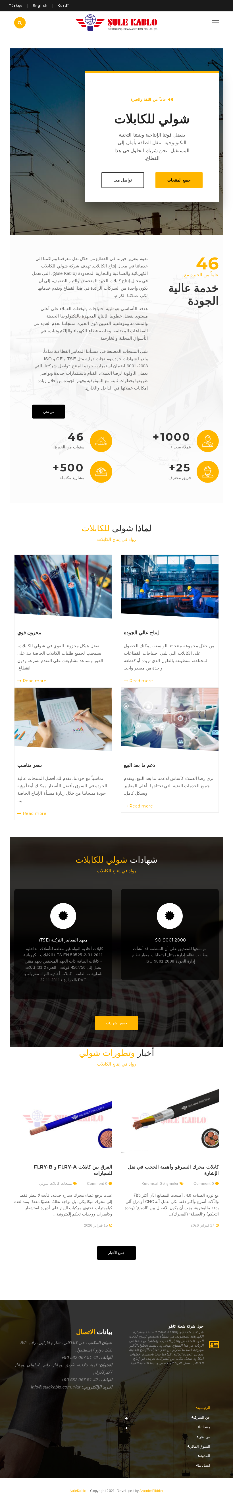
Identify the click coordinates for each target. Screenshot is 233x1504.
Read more (140, 680)
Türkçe (16, 5)
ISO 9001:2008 (169, 940)
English (39, 5)
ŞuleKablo (78, 1491)
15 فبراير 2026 (96, 1225)
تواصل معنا (122, 180)
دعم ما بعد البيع (139, 765)
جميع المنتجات (179, 180)
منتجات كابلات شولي (55, 1183)
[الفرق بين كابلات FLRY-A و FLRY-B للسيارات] (63, 1117)
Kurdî (63, 5)
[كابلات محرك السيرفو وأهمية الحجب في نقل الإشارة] (170, 1117)
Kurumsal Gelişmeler (160, 1183)
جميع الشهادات (116, 1023)
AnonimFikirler (151, 1491)
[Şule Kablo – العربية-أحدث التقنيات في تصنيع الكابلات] (116, 22)
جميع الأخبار (116, 1252)
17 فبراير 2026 (202, 1225)
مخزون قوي (29, 632)
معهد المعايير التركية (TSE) (63, 940)
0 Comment (204, 1183)
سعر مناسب (29, 765)
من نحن (48, 411)
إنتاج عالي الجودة (141, 632)
